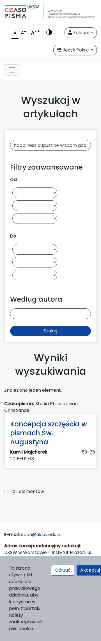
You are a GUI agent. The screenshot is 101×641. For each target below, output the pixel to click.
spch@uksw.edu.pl (41, 534)
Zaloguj (81, 32)
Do (13, 236)
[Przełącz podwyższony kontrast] (49, 33)
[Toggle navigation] (12, 70)
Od (13, 179)
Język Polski (75, 50)
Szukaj (50, 331)
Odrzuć (63, 570)
